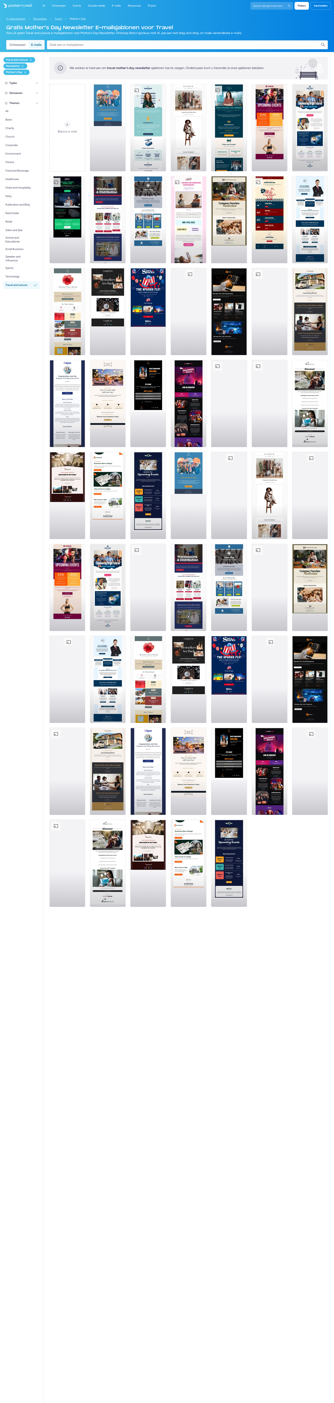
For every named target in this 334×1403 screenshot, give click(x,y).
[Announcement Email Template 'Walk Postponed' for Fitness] (108, 127)
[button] (36, 83)
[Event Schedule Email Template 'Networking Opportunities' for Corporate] (148, 495)
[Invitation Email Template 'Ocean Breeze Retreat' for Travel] (310, 403)
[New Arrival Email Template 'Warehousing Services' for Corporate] (108, 219)
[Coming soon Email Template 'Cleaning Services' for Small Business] (269, 403)
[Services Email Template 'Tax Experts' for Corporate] (229, 403)
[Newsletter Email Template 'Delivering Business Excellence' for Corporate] (310, 219)
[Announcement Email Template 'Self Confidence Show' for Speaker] (148, 403)
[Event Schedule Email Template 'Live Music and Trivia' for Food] (269, 219)
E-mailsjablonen (16, 18)
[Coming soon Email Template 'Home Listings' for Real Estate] (108, 495)
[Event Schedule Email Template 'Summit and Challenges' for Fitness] (269, 127)
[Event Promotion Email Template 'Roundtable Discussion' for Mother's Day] (188, 219)
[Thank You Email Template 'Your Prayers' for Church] (67, 495)
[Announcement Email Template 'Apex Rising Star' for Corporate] (67, 403)
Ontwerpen (17, 45)
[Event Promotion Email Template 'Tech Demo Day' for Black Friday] (67, 219)
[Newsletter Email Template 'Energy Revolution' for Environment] (269, 311)
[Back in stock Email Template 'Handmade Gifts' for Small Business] (229, 219)
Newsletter (40, 18)
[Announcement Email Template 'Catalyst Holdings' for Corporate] (229, 127)
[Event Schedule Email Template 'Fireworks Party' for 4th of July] (188, 311)
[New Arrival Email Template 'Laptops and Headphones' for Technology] (229, 311)
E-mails (36, 45)
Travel (58, 18)
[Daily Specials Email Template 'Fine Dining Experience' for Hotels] (108, 403)
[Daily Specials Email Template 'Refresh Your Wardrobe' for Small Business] (188, 127)
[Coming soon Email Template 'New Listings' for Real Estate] (310, 311)
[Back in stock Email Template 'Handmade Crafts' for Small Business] (108, 311)
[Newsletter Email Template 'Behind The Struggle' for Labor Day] (148, 219)
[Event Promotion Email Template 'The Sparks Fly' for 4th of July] (148, 311)
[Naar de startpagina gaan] (16, 6)
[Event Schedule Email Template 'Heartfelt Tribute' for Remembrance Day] (67, 311)
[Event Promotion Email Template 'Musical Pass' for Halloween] (188, 403)
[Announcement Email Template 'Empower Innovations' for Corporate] (148, 127)
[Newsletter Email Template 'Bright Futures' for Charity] (310, 127)
